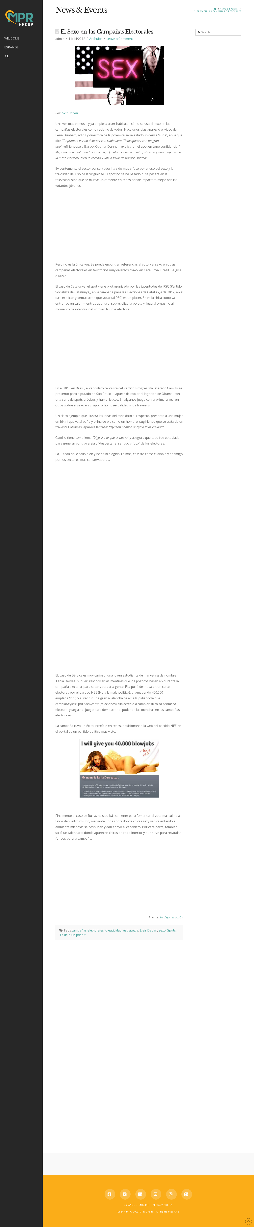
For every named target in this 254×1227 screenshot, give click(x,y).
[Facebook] (110, 1194)
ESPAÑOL (129, 1204)
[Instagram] (171, 1194)
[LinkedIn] (140, 1194)
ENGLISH (144, 1204)
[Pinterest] (186, 1194)
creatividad (113, 930)
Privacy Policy (163, 1204)
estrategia (130, 930)
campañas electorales (88, 930)
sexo (162, 930)
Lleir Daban (69, 113)
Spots (171, 930)
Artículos (95, 39)
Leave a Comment (119, 39)
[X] (125, 1194)
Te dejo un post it (171, 917)
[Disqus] (119, 989)
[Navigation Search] (21, 56)
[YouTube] (156, 1194)
